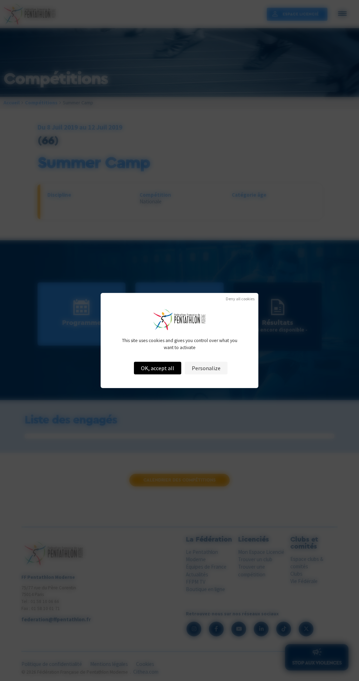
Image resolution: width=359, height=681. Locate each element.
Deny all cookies (240, 299)
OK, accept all (157, 368)
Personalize (206, 368)
